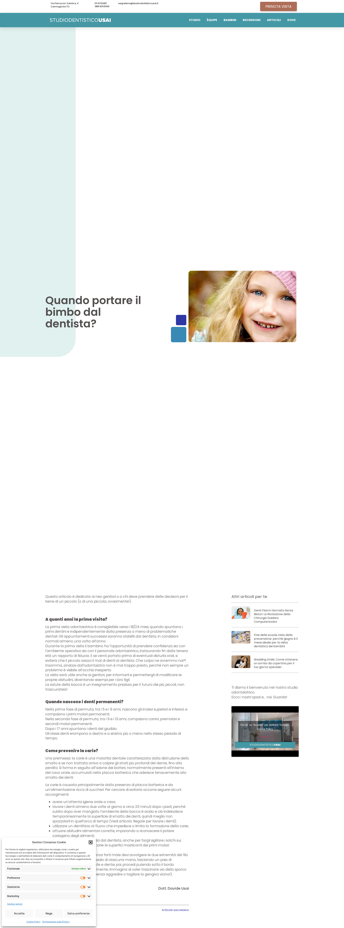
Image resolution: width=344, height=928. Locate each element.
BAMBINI (230, 20)
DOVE (291, 20)
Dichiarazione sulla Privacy (56, 921)
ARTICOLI (274, 20)
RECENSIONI (252, 20)
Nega (49, 913)
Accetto (265, 736)
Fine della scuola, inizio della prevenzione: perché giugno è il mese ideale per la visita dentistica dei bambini (276, 640)
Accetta (19, 913)
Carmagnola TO (60, 6)
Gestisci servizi (14, 904)
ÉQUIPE (212, 20)
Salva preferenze (78, 913)
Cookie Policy (33, 921)
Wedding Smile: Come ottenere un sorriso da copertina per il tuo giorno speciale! (276, 663)
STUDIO (194, 20)
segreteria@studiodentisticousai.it (138, 3)
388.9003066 (102, 6)
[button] (90, 842)
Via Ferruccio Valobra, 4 (64, 3)
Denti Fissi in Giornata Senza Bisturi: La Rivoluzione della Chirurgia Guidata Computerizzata (273, 616)
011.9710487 (101, 3)
